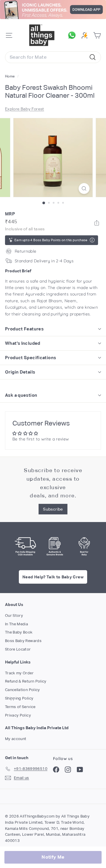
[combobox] (53, 57)
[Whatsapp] (96, 223)
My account (15, 739)
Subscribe (53, 509)
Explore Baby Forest (24, 109)
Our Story (14, 615)
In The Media (16, 624)
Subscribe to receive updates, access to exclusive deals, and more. (53, 483)
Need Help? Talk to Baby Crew (53, 577)
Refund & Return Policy (26, 681)
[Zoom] (84, 188)
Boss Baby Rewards (23, 641)
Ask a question (21, 395)
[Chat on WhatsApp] (73, 35)
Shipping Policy (19, 698)
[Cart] (97, 35)
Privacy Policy (18, 715)
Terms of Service (20, 707)
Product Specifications (30, 357)
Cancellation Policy (22, 690)
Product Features (24, 328)
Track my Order (19, 673)
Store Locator (18, 649)
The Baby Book (19, 632)
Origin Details (20, 371)
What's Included (22, 343)
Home (10, 76)
